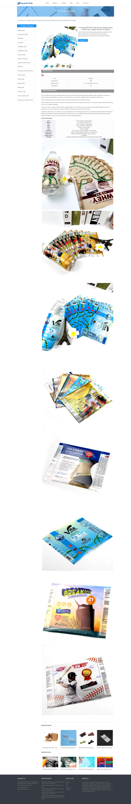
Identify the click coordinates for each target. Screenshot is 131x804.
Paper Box (20, 66)
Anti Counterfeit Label (23, 95)
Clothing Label (21, 75)
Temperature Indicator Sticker (25, 100)
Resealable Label (22, 46)
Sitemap (68, 789)
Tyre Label (20, 42)
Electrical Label (21, 54)
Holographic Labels (23, 50)
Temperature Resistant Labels (25, 70)
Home (47, 3)
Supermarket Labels (23, 34)
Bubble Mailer (21, 83)
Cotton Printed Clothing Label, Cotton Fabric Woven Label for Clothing (53, 792)
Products (63, 3)
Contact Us (86, 3)
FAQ (71, 3)
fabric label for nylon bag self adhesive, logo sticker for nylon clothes (53, 789)
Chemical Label (22, 91)
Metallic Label (21, 30)
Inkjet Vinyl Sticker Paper (24, 62)
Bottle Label (21, 87)
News (77, 3)
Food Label (20, 38)
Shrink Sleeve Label (29, 20)
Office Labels (21, 79)
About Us (55, 3)
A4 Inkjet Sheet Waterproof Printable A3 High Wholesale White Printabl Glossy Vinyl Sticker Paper (53, 797)
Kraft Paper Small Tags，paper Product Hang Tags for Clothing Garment (53, 782)
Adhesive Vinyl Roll (22, 58)
